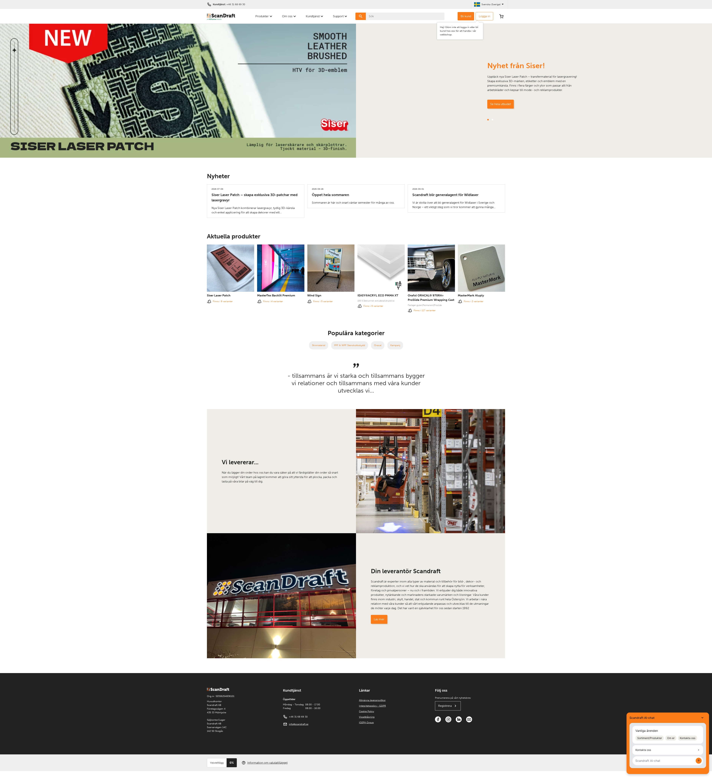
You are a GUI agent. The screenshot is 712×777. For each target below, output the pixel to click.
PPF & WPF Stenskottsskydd (349, 345)
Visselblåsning (367, 716)
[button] (488, 119)
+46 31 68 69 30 (235, 4)
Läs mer (379, 619)
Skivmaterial (318, 345)
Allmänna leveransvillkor (372, 700)
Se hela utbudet (500, 104)
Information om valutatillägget (267, 762)
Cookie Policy (366, 711)
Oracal (377, 345)
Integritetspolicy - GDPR (372, 705)
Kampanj (395, 345)
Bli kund (466, 16)
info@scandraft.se (298, 724)
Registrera (445, 706)
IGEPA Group (366, 722)
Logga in (484, 16)
